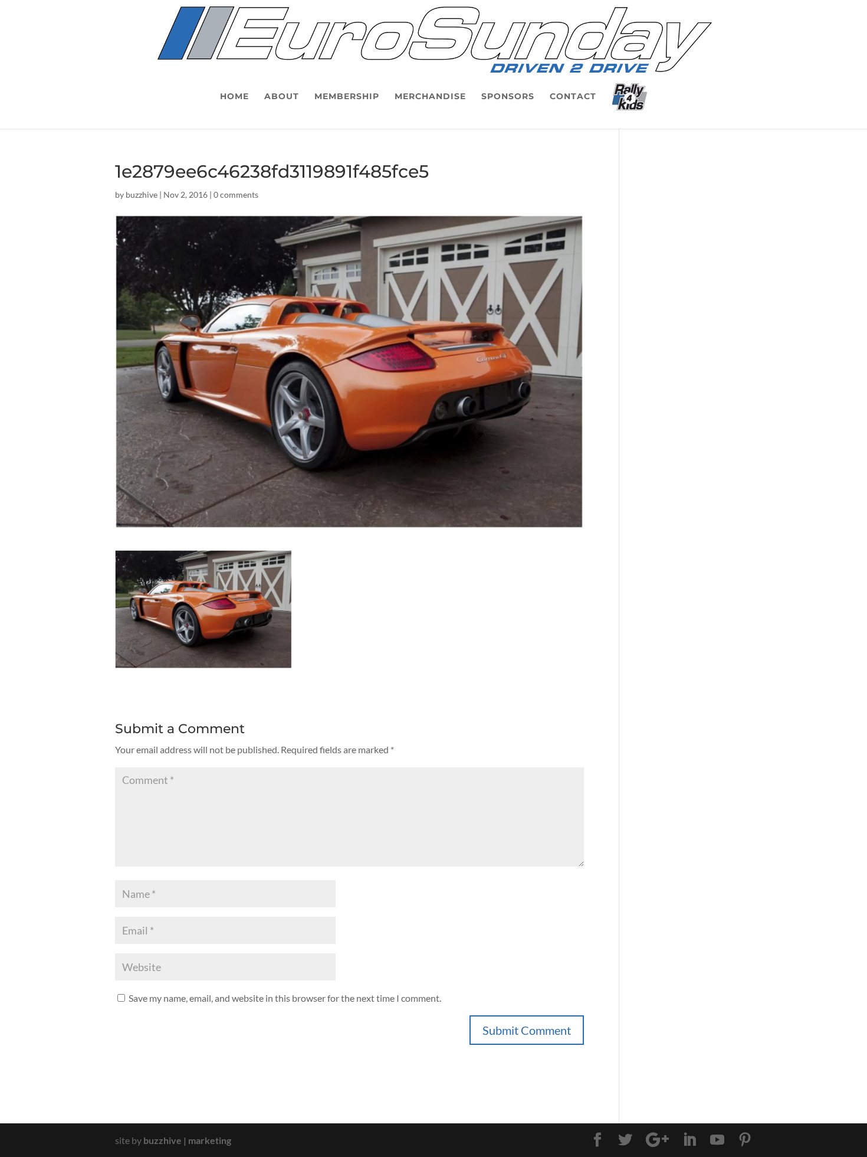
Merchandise (430, 97)
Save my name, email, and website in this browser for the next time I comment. (285, 998)
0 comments (236, 194)
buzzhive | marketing (187, 1140)
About (281, 97)
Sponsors (507, 97)
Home (234, 97)
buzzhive (141, 194)
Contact (573, 97)
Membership (346, 97)
